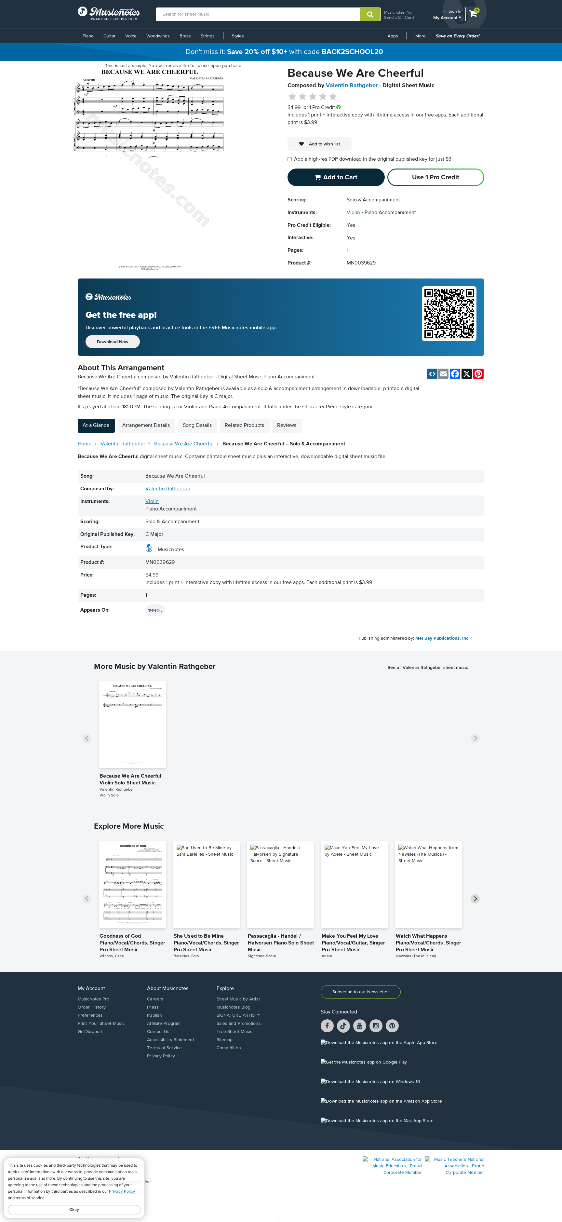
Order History (92, 1007)
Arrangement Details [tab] (146, 425)
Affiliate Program (164, 1023)
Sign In (454, 11)
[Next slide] (475, 738)
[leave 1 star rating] (293, 97)
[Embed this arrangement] (432, 374)
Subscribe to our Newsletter (360, 992)
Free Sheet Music (235, 1031)
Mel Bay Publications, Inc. (442, 638)
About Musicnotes (167, 988)
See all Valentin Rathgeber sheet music (428, 667)
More (423, 38)
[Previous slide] (86, 738)
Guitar (109, 36)
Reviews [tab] (287, 425)
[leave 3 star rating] (313, 97)
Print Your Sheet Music (101, 1023)
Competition (229, 1048)
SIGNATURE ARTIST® (238, 1015)
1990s (155, 610)
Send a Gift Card (399, 17)
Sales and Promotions (239, 1023)
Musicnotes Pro (397, 12)
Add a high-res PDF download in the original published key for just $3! (373, 159)
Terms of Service (164, 1048)
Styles (238, 36)
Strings (208, 36)
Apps (393, 36)
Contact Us (158, 1031)
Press (153, 1007)
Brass (185, 36)
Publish (154, 1015)
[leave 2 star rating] (303, 97)
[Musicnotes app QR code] (449, 317)
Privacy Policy (161, 1056)
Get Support (90, 1031)
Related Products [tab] (244, 425)
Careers (155, 999)
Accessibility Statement (170, 1040)
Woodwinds (158, 36)
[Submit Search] (370, 14)
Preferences (90, 1015)
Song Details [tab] (197, 425)
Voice (131, 36)
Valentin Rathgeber (352, 85)
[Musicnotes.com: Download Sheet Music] (109, 13)
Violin (353, 212)
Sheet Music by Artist (238, 999)
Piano (88, 36)
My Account (446, 17)
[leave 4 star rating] (323, 97)
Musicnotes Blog (234, 1007)
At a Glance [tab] (96, 425)
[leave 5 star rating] (333, 97)
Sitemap (225, 1040)
